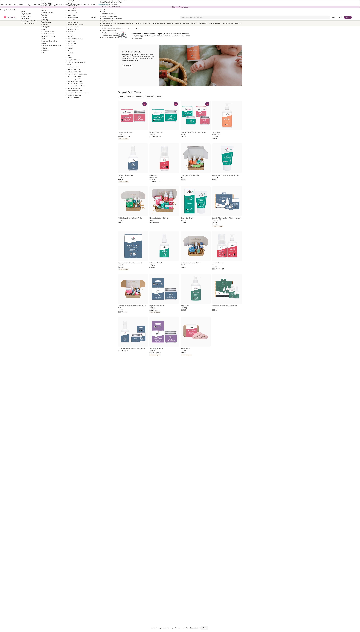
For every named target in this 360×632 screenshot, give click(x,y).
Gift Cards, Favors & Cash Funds (233, 23)
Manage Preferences (180, 7)
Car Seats (186, 23)
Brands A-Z (127, 29)
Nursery (138, 23)
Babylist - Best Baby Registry (10, 17)
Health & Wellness (214, 23)
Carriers (193, 23)
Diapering (170, 23)
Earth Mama (135, 29)
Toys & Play (146, 23)
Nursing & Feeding (159, 23)
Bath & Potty (203, 23)
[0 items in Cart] (355, 17)
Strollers (178, 23)
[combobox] (255, 17)
